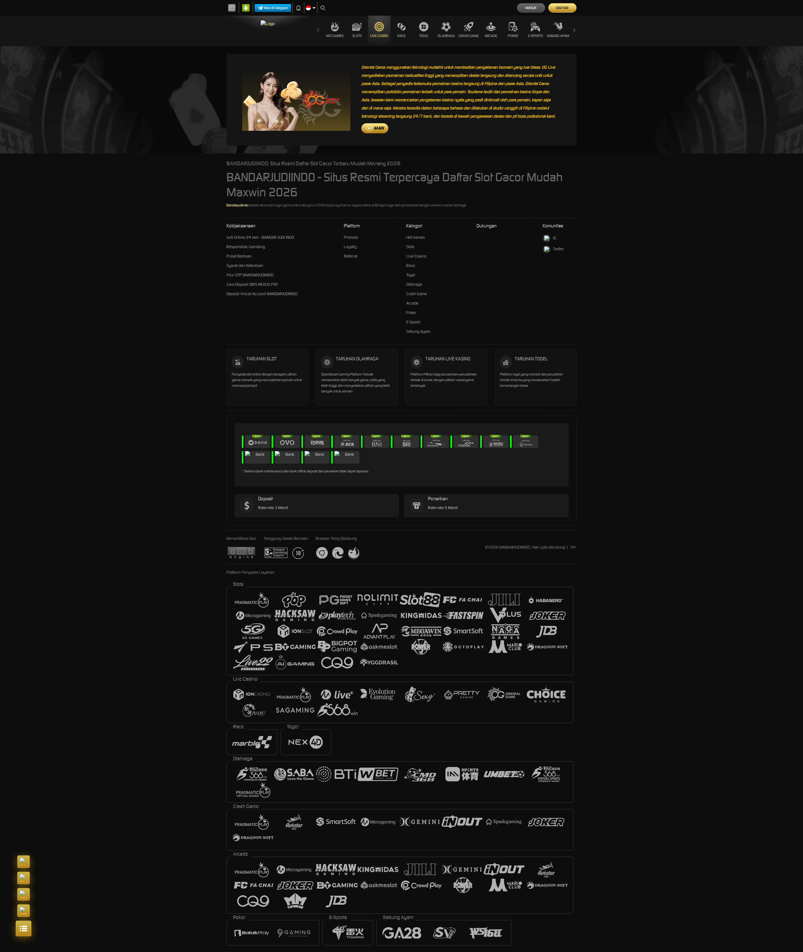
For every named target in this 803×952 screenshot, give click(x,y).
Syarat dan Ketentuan (244, 265)
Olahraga (446, 36)
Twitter (558, 249)
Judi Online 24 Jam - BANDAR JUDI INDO (260, 237)
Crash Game (469, 36)
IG (554, 238)
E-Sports (535, 36)
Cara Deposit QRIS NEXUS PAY (252, 284)
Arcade (491, 36)
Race (401, 36)
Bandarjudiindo (237, 205)
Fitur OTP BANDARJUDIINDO (250, 275)
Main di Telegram (275, 8)
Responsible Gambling (245, 246)
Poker (513, 36)
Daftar (562, 8)
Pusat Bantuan (239, 256)
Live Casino (379, 36)
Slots (357, 36)
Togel (424, 36)
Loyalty (350, 246)
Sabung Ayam (558, 36)
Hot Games (334, 36)
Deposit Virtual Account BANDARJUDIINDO (262, 293)
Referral (350, 256)
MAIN (379, 128)
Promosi (351, 237)
